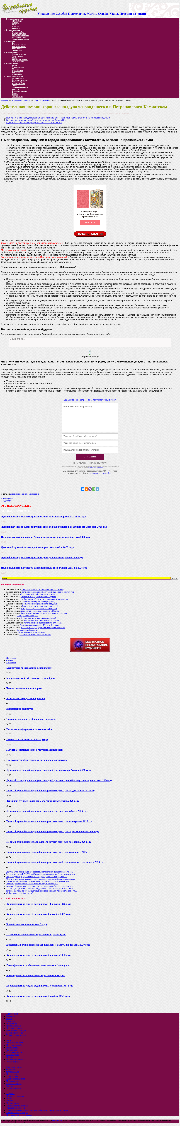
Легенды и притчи (19, 34)
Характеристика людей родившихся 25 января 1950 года (38, 955)
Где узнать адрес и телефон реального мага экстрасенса (34, 122)
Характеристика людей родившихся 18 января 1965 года (38, 903)
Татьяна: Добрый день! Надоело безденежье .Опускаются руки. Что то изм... (40, 888)
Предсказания (12, 52)
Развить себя (17, 74)
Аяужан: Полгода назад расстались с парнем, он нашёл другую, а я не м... (39, 886)
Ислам (14, 93)
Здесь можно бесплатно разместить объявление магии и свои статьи (37, 1110)
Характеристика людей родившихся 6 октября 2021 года (38, 914)
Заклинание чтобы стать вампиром (35, 635)
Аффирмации (17, 21)
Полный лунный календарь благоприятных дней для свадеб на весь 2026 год (45, 537)
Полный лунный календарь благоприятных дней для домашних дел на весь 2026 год (55, 862)
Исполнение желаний (14, 19)
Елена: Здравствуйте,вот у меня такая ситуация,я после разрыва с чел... (38, 881)
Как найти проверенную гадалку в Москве (39, 611)
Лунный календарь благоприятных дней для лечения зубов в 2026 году (42, 557)
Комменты (11, 663)
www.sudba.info (57, 1120)
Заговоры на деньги (19, 494)
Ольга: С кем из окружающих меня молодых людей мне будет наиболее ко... (40, 879)
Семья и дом (17, 50)
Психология (16, 73)
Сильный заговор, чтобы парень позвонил (31, 719)
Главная (4, 100)
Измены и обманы (19, 45)
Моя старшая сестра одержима (31, 632)
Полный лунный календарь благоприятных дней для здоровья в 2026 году (49, 852)
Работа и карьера (18, 84)
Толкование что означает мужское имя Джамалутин (36, 934)
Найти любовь (17, 49)
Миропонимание (18, 67)
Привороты (16, 28)
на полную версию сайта (100, 473)
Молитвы (15, 26)
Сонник (14, 86)
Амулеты (15, 89)
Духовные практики (19, 91)
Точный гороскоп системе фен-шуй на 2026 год (42, 589)
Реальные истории (19, 37)
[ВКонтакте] (82, 489)
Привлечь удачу (18, 82)
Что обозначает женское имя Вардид (27, 924)
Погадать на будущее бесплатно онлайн (39, 608)
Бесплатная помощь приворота (24, 688)
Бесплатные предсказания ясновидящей (38, 596)
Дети (13, 43)
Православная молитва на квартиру (27, 739)
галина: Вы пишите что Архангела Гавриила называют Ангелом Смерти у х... (41, 891)
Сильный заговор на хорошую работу (38, 601)
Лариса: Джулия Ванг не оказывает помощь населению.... (32, 884)
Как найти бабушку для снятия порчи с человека (43, 627)
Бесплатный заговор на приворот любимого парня (44, 613)
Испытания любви (19, 47)
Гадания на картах (19, 54)
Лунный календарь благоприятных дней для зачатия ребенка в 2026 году (43, 516)
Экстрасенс (34, 494)
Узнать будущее (18, 61)
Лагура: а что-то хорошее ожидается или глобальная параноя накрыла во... (39, 872)
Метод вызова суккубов (27, 616)
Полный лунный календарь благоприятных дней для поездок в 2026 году (48, 841)
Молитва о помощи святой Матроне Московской (34, 749)
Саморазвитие (12, 63)
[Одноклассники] (86, 489)
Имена (14, 65)
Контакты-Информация (17, 1112)
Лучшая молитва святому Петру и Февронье (40, 625)
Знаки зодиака (17, 56)
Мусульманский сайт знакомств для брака (38, 594)
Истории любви (18, 32)
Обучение (15, 69)
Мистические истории (20, 36)
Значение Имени (13, 1088)
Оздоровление (17, 71)
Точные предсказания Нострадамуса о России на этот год (48, 592)
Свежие (9, 660)
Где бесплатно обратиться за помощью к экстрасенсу (44, 599)
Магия (14, 24)
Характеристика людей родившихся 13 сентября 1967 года (39, 985)
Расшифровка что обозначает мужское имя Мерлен (35, 975)
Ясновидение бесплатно (27, 630)
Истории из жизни (13, 30)
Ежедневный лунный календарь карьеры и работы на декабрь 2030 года (48, 944)
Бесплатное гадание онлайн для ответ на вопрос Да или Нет (36, 120)
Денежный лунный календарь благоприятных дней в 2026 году (37, 547)
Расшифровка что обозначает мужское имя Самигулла (38, 965)
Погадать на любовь (20, 60)
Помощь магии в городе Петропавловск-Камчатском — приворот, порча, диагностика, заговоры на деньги (58, 118)
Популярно (11, 658)
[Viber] (90, 489)
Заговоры (15, 23)
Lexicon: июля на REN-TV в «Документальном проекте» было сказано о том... (41, 874)
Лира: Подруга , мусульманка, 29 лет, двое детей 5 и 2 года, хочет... (36, 876)
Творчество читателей (20, 39)
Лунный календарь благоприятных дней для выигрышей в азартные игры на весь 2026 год (54, 526)
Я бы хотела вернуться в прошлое (25, 698)
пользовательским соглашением (95, 467)
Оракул (14, 58)
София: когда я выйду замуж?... (20, 893)
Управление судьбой (14, 76)
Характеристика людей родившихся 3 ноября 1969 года (38, 996)
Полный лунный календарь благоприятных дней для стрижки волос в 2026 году (52, 831)
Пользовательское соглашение (19, 1115)
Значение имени (18, 78)
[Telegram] (97, 489)
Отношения (10, 41)
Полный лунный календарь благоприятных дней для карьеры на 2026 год (44, 567)
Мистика (15, 95)
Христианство (17, 97)
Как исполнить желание (17, 1105)
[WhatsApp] (93, 489)
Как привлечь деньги (20, 80)
